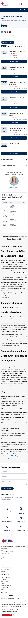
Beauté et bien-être (5, 577)
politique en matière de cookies (9, 611)
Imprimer (3, 571)
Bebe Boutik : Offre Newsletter (14, 145)
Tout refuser (16, 614)
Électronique (4, 579)
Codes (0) (9, 46)
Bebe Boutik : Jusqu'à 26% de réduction (17, 83)
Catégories (3, 557)
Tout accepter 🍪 (7, 614)
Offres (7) (15, 46)
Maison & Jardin (4, 581)
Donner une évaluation (7, 42)
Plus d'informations (13, 55)
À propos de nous (5, 559)
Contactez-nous (4, 565)
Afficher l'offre (14, 61)
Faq (2, 563)
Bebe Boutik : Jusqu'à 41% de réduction (17, 68)
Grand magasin (4, 587)
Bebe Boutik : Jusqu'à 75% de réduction (17, 52)
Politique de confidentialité (7, 567)
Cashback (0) (22, 46)
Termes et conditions (6, 569)
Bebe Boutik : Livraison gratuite (16, 114)
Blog (2, 561)
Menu (22, 10)
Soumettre (7, 488)
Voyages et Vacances (6, 585)
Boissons (3, 583)
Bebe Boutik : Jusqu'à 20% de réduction (17, 99)
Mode (2, 589)
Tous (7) (3, 46)
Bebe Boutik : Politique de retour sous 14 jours (17, 129)
